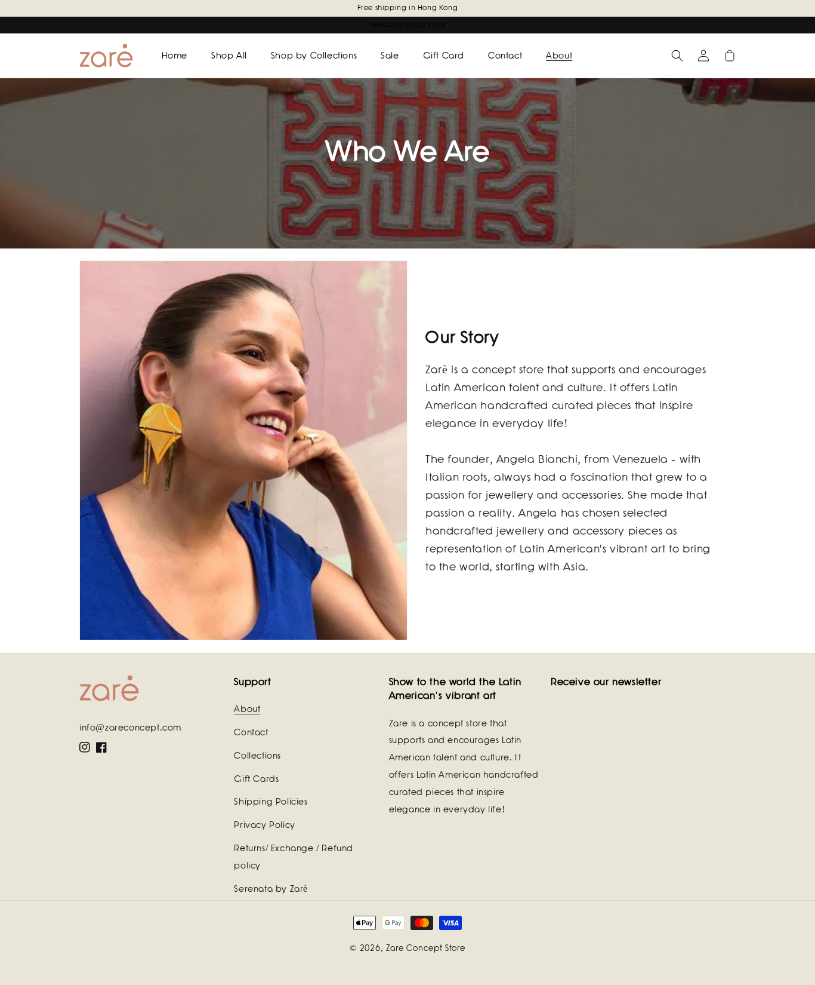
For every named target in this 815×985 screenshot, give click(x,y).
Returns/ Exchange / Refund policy (293, 856)
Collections (257, 755)
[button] (677, 55)
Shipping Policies (270, 801)
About (247, 709)
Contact (251, 732)
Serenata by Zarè (271, 889)
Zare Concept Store (425, 948)
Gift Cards (256, 779)
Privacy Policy (264, 825)
